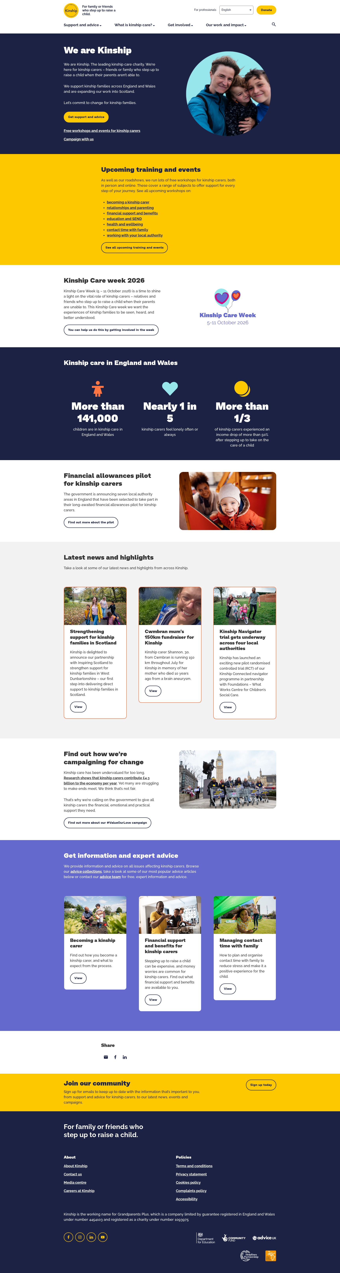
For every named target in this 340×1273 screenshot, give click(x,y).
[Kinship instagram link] (80, 1237)
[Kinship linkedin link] (91, 1237)
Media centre (75, 1183)
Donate (266, 10)
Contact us (73, 1174)
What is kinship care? (133, 25)
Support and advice (81, 25)
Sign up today (261, 1084)
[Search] (274, 27)
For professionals (205, 10)
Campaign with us (79, 139)
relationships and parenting (130, 208)
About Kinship (75, 1166)
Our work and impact (225, 25)
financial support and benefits (132, 213)
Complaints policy (191, 1191)
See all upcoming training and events (134, 247)
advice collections (86, 872)
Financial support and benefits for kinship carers (165, 946)
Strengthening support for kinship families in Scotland (93, 637)
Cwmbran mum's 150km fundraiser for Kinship (169, 637)
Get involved (179, 25)
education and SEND (124, 219)
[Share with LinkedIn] (124, 1057)
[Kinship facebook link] (68, 1237)
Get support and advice (86, 117)
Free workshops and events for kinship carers (102, 131)
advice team (110, 877)
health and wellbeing (125, 224)
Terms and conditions (194, 1166)
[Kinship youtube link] (102, 1237)
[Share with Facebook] (115, 1057)
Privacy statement (191, 1174)
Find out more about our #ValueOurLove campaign (107, 822)
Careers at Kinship (79, 1191)
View (78, 707)
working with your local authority (135, 235)
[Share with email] (106, 1057)
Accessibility (187, 1199)
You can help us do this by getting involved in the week (111, 329)
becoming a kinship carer (128, 202)
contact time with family (127, 230)
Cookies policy (188, 1183)
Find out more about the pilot (91, 522)
